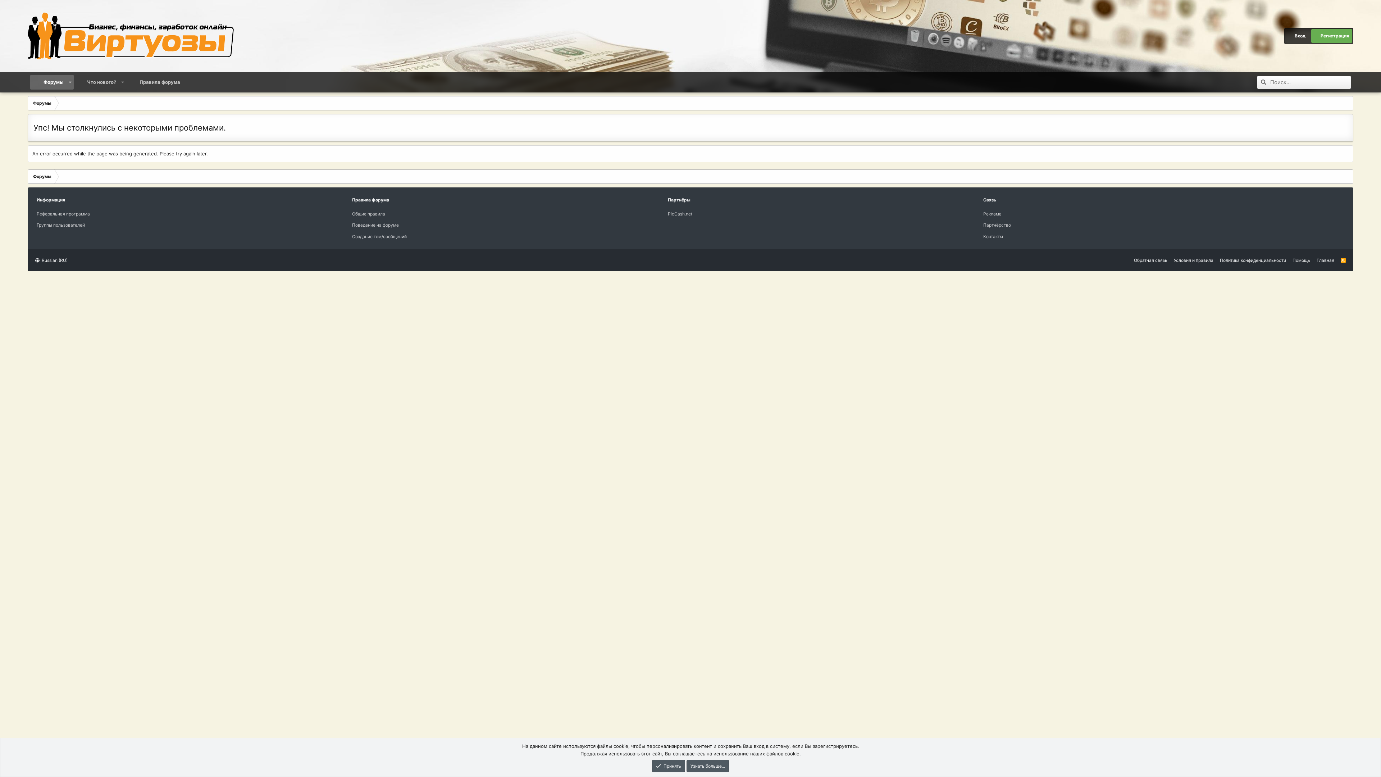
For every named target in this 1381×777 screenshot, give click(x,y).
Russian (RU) (54, 260)
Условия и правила (1193, 260)
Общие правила (368, 214)
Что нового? (101, 82)
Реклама (992, 214)
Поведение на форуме (375, 225)
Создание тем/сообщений (379, 236)
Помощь (1301, 260)
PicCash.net (680, 214)
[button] (70, 82)
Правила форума (160, 82)
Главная (1325, 260)
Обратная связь (1150, 260)
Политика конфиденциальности (1253, 260)
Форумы (54, 82)
